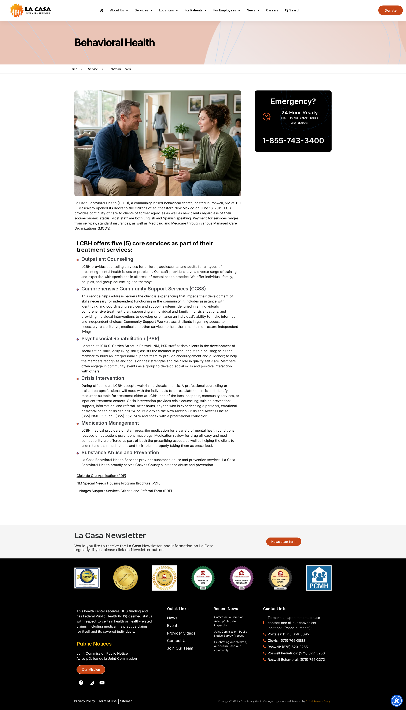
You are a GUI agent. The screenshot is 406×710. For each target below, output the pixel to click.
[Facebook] (81, 682)
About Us (117, 10)
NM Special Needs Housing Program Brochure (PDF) (118, 483)
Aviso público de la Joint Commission (107, 658)
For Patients (194, 10)
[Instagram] (91, 682)
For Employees (224, 10)
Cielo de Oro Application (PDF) (101, 475)
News (251, 10)
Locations (166, 10)
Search (294, 10)
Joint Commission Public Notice (102, 653)
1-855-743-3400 (293, 140)
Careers (272, 10)
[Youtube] (102, 682)
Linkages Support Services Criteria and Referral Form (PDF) (124, 491)
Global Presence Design (318, 701)
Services (141, 10)
